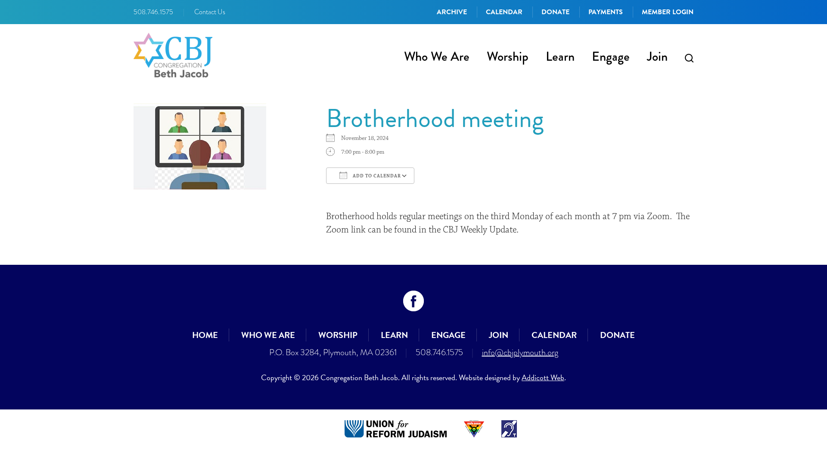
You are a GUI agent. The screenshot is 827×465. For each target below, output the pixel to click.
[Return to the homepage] (173, 55)
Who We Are (436, 56)
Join (657, 56)
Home (205, 335)
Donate (555, 12)
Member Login (667, 12)
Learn (560, 56)
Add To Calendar (376, 176)
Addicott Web (543, 377)
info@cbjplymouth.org (520, 352)
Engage (611, 56)
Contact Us (209, 12)
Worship (508, 56)
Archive (452, 12)
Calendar (504, 12)
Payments (605, 12)
